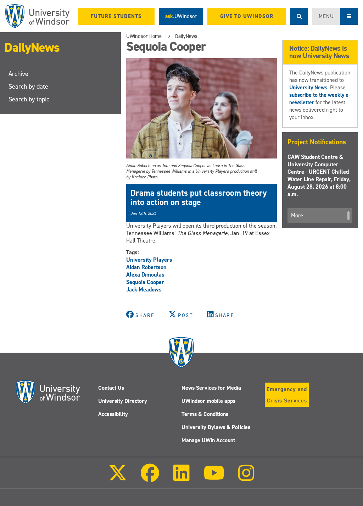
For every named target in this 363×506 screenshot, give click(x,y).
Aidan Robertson (146, 267)
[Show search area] (299, 16)
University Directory (122, 401)
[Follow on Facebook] (150, 478)
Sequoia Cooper (145, 282)
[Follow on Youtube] (214, 478)
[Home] (37, 16)
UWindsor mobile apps (208, 401)
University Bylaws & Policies (216, 427)
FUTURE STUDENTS (116, 16)
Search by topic (29, 99)
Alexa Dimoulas (145, 274)
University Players (149, 259)
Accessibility (113, 414)
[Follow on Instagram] (246, 478)
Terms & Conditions (205, 414)
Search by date (28, 86)
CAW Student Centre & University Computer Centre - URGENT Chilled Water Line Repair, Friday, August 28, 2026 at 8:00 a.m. (319, 175)
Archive (18, 73)
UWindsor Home (144, 36)
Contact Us (111, 387)
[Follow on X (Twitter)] (117, 478)
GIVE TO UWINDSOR (246, 16)
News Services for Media (211, 387)
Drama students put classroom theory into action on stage (198, 197)
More (297, 215)
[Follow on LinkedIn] (181, 478)
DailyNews (32, 47)
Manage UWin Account (208, 440)
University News (308, 87)
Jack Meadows (144, 289)
